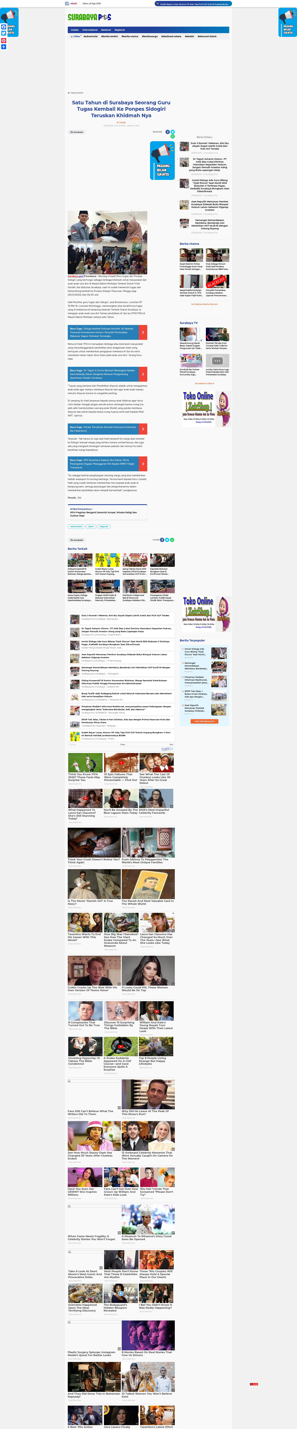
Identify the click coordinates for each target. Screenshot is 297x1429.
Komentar (78, 132)
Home (74, 3)
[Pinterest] (4, 40)
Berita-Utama (130, 36)
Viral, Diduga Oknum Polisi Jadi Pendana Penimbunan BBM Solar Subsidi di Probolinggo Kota (217, 266)
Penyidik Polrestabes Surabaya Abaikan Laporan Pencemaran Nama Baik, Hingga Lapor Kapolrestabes (216, 293)
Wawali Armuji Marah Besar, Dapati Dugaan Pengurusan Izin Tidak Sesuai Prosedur (190, 346)
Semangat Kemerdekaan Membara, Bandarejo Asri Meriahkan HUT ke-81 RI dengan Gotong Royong (210, 224)
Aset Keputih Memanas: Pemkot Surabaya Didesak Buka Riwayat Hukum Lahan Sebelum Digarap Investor (209, 205)
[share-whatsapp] (172, 136)
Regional (120, 29)
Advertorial (91, 36)
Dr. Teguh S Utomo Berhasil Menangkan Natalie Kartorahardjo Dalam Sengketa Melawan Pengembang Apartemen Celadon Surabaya (102, 374)
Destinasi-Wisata (172, 36)
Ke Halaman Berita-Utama (203, 304)
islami (91, 526)
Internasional (89, 29)
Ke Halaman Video (204, 383)
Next (171, 744)
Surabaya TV (189, 323)
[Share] (4, 47)
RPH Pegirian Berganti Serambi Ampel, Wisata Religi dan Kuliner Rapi (103, 514)
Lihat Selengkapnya (203, 721)
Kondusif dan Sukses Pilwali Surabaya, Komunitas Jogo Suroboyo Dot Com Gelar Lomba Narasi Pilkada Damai (189, 372)
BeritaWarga (151, 36)
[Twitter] (4, 33)
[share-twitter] (172, 132)
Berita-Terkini (110, 36)
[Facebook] (4, 27)
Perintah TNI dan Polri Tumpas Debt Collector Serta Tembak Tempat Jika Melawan (217, 346)
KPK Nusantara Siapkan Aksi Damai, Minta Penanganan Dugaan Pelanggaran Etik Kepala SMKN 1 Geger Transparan (102, 464)
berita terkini (76, 526)
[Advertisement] (148, 64)
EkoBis (190, 36)
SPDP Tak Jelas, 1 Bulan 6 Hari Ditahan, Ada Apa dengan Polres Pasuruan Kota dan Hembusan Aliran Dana (196, 694)
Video (76, 36)
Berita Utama (189, 244)
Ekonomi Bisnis (207, 36)
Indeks (75, 29)
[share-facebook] (168, 132)
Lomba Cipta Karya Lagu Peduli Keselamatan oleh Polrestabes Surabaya (217, 372)
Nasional (106, 29)
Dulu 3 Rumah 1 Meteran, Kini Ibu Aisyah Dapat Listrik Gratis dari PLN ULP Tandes (194, 3)
